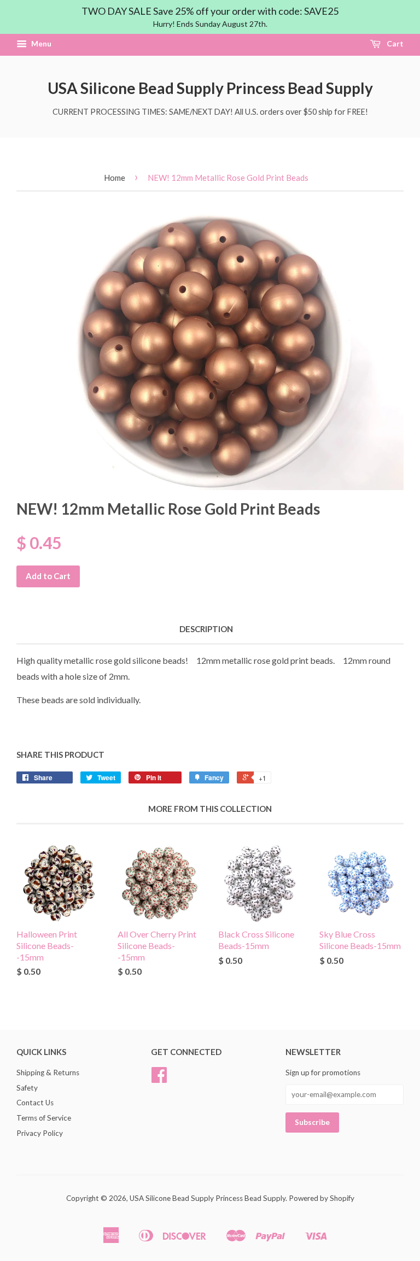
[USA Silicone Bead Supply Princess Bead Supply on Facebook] (159, 1078)
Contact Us (35, 1102)
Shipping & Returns (47, 1072)
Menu (40, 44)
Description (206, 629)
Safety (27, 1087)
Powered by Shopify (321, 1198)
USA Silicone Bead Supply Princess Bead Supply (210, 88)
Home (114, 177)
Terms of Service (43, 1117)
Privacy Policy (39, 1133)
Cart (394, 44)
